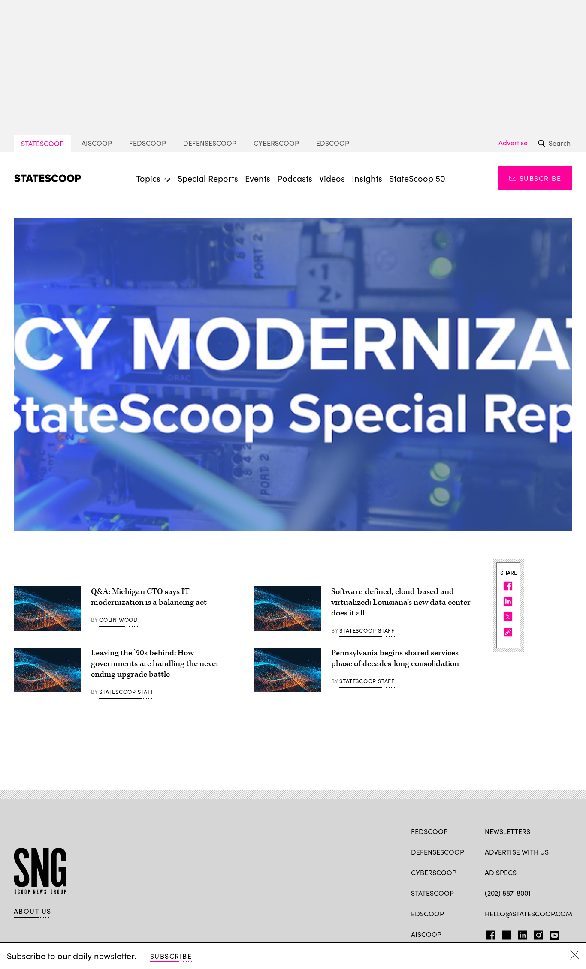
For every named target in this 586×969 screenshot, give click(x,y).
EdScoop (332, 142)
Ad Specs (501, 872)
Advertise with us (517, 851)
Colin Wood (118, 620)
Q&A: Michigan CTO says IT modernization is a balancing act (149, 597)
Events (257, 178)
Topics (148, 178)
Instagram (538, 933)
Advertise (513, 142)
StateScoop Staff (366, 630)
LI (519, 933)
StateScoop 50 (417, 178)
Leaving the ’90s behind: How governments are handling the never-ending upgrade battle (156, 664)
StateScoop (42, 143)
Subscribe (540, 178)
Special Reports (208, 178)
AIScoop (97, 142)
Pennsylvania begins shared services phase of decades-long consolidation (395, 658)
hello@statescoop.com (528, 913)
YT (552, 933)
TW (505, 933)
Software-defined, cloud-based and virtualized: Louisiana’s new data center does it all (401, 602)
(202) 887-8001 (508, 892)
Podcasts (294, 178)
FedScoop (147, 142)
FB (489, 933)
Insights (367, 178)
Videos (332, 178)
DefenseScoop (209, 142)
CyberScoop (276, 142)
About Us (32, 911)
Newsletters (507, 831)
